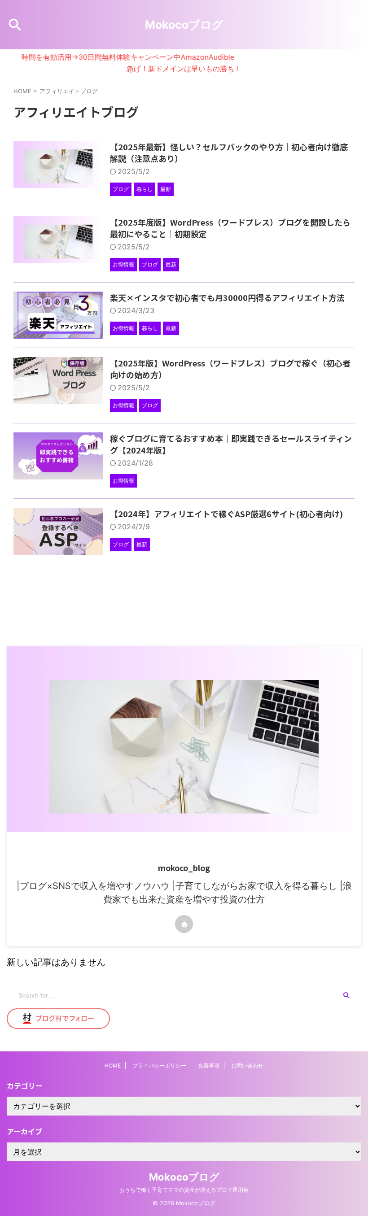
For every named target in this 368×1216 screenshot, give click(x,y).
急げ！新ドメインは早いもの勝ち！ (184, 68)
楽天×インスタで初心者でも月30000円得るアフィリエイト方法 (227, 297)
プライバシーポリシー (159, 1065)
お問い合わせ (247, 1065)
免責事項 (208, 1065)
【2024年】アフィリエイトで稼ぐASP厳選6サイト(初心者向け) (226, 513)
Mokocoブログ (184, 24)
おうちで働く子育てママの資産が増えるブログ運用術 (184, 1189)
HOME (113, 1065)
